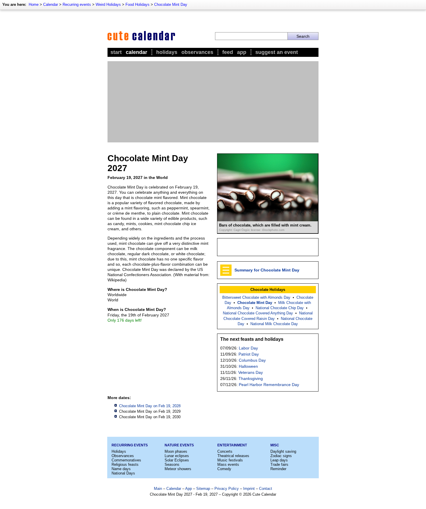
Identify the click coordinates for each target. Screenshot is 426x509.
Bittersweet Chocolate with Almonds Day (256, 297)
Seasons (172, 464)
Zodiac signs (281, 456)
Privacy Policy (226, 488)
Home (34, 4)
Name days (121, 469)
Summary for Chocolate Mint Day (266, 270)
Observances (197, 52)
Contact (265, 488)
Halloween (248, 366)
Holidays (166, 52)
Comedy (224, 469)
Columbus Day (252, 360)
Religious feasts (125, 464)
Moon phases (176, 451)
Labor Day (248, 348)
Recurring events (77, 4)
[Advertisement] (213, 101)
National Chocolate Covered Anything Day (258, 313)
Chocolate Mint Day (170, 4)
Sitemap (203, 488)
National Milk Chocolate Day (274, 324)
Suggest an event (276, 52)
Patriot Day (249, 354)
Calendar (50, 4)
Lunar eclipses (177, 456)
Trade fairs (279, 464)
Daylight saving (283, 451)
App (241, 52)
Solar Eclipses (177, 460)
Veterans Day (250, 372)
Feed (227, 52)
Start (116, 52)
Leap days (279, 460)
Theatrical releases (233, 456)
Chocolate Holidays (267, 289)
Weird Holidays (108, 4)
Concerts (224, 451)
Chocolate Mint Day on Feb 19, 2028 (150, 406)
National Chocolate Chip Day (280, 308)
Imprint (249, 488)
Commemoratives (126, 460)
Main (158, 488)
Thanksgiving (251, 378)
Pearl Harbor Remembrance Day (269, 384)
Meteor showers (178, 469)
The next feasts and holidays (251, 339)
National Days (123, 473)
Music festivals (230, 460)
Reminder (278, 469)
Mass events (228, 464)
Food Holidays (137, 4)
